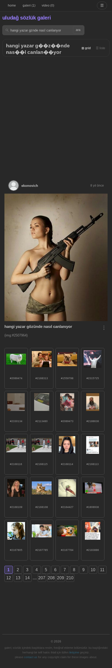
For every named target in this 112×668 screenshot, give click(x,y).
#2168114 (67, 464)
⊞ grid (86, 48)
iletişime (74, 652)
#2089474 (16, 378)
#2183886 (92, 550)
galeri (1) (29, 5)
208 (51, 578)
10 (93, 570)
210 (69, 578)
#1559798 (67, 378)
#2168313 (41, 378)
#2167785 (41, 550)
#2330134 (16, 421)
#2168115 (41, 464)
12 (8, 578)
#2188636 (92, 421)
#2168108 (41, 507)
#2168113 (92, 464)
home (12, 5)
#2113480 (41, 421)
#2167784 (67, 550)
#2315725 (92, 378)
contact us (30, 657)
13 (18, 578)
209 (60, 578)
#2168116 (16, 464)
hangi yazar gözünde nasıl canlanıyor (38, 326)
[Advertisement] (56, 115)
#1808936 (92, 507)
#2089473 (67, 421)
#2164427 (67, 507)
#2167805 (16, 550)
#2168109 (16, 507)
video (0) (48, 5)
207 (41, 578)
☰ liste (100, 48)
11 (102, 570)
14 (27, 578)
